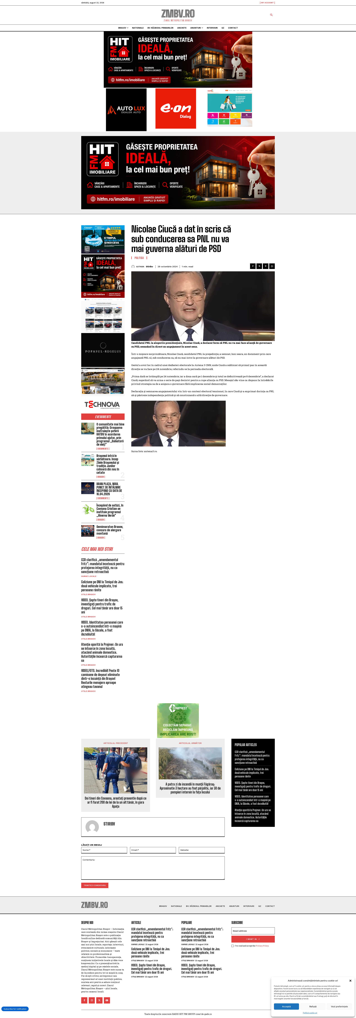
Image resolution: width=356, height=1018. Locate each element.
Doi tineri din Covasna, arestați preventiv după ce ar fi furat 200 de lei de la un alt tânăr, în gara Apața (115, 802)
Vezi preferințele (339, 1006)
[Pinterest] (265, 266)
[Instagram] (92, 1000)
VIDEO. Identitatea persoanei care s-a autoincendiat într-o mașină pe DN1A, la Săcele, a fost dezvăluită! (102, 628)
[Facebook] (253, 266)
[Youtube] (107, 1000)
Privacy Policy (262, 945)
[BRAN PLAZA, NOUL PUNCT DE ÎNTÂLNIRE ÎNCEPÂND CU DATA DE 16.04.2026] (87, 488)
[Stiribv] (133, 266)
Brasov (100, 477)
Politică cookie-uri (310, 1013)
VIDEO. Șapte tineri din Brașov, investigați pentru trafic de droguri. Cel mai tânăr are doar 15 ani (102, 606)
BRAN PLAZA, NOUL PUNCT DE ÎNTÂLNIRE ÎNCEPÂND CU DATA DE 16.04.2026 (109, 489)
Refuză (313, 1006)
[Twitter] (259, 266)
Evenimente (102, 449)
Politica (139, 257)
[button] (350, 980)
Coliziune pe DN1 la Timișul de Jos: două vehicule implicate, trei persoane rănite (102, 586)
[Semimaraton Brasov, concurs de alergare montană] (87, 531)
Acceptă (286, 1006)
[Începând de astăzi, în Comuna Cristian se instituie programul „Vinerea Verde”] (87, 509)
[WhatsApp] (272, 266)
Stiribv (149, 266)
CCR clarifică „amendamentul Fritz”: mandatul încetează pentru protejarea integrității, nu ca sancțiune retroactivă (102, 566)
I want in (251, 939)
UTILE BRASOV (88, 594)
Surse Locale (88, 576)
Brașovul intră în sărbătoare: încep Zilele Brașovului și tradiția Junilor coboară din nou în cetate (108, 464)
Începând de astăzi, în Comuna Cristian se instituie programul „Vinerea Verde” (110, 510)
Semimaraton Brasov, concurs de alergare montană (110, 530)
